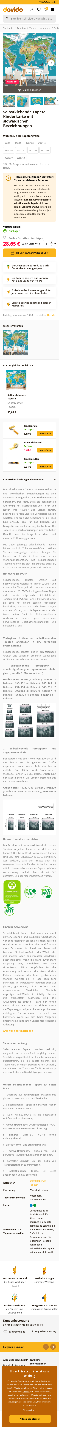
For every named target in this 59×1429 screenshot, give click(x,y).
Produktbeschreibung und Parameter (23, 479)
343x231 (21, 150)
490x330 (9, 157)
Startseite (8, 28)
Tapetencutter (31, 458)
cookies (26, 1391)
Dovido (51, 314)
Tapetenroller (31, 425)
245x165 (42, 142)
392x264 (33, 150)
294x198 (9, 150)
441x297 (45, 150)
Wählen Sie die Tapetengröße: (22, 136)
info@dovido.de (16, 1331)
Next (51, 63)
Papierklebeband (33, 442)
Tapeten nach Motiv (39, 28)
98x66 (7, 142)
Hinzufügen (45, 433)
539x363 (21, 157)
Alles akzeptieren (30, 1418)
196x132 (30, 142)
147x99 (18, 142)
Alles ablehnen (29, 1410)
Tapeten (21, 28)
